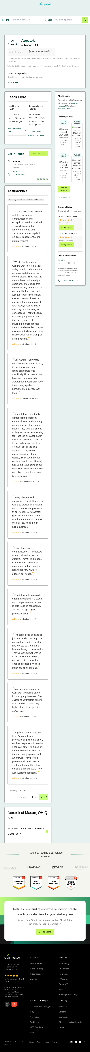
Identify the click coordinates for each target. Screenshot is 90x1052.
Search (85, 20)
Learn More (36, 131)
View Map (16, 171)
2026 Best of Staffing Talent (64, 175)
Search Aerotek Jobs (14, 130)
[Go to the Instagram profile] (84, 1042)
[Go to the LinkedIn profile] (71, 1042)
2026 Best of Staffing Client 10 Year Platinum (77, 142)
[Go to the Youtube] (75, 1042)
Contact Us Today (36, 135)
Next (42, 797)
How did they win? (63, 197)
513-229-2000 (18, 174)
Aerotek (61, 260)
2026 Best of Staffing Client (64, 142)
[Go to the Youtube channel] (80, 1042)
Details (66, 227)
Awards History (64, 189)
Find (7, 20)
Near (49, 20)
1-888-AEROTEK (71, 280)
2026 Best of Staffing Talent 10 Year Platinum (77, 175)
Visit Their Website (39, 154)
